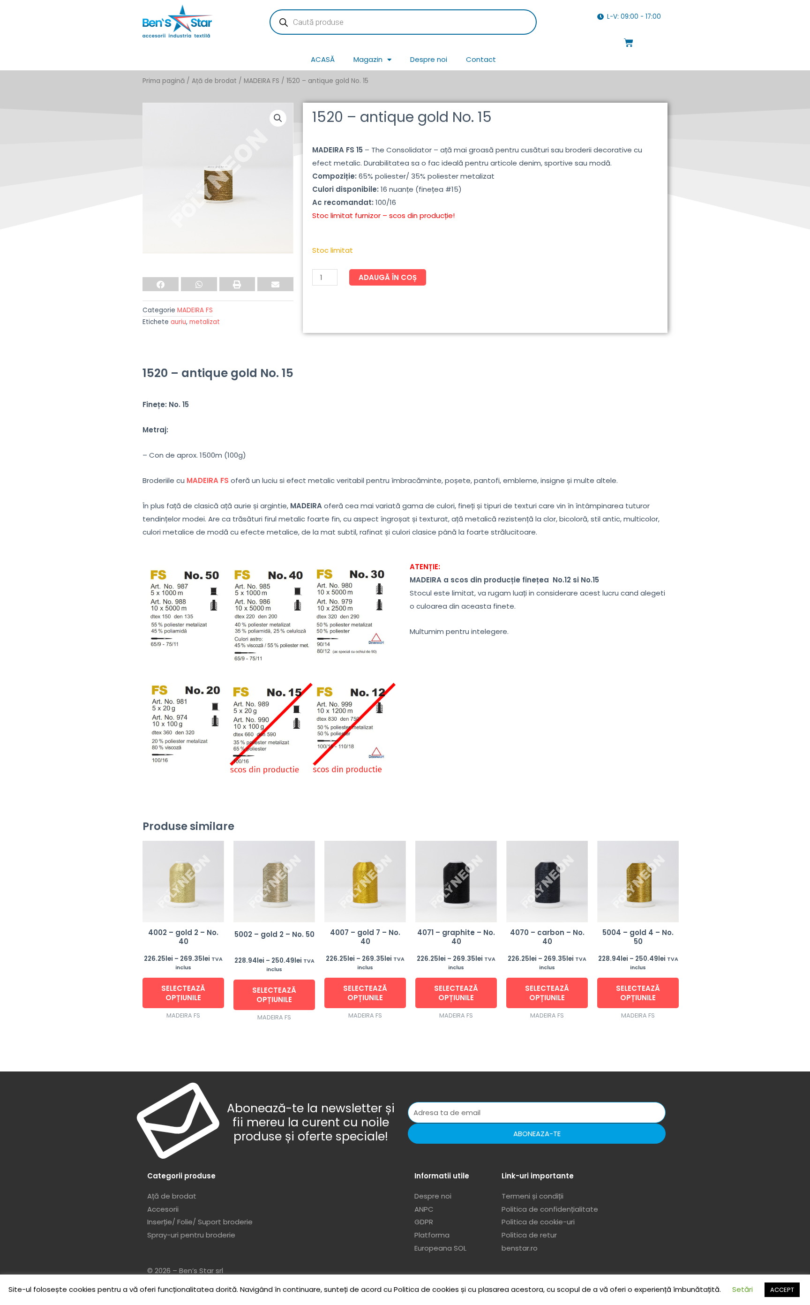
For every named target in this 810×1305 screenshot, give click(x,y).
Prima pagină (163, 80)
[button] (278, 118)
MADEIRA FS (261, 80)
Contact (481, 59)
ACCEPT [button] (782, 1289)
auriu (178, 321)
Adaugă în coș (388, 277)
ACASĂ (323, 59)
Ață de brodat (214, 80)
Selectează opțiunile (183, 993)
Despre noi (428, 59)
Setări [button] (742, 1289)
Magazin (367, 59)
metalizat (204, 321)
